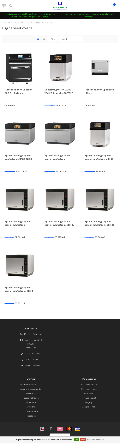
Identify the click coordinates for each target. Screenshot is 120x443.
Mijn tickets (89, 393)
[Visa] (77, 429)
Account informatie (88, 384)
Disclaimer (31, 393)
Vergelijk (89, 402)
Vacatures (31, 416)
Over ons (31, 407)
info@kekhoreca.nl (32, 366)
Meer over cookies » (95, 440)
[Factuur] (51, 429)
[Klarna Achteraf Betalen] (60, 429)
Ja (77, 440)
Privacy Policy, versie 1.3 (31, 384)
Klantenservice (31, 411)
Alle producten (88, 407)
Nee (83, 440)
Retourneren (31, 402)
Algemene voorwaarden (31, 389)
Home (7, 22)
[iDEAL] (42, 429)
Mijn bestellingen (89, 389)
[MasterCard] (68, 429)
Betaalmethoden (31, 398)
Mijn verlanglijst (89, 398)
